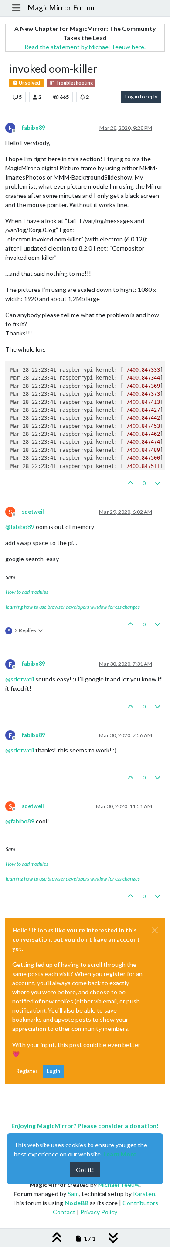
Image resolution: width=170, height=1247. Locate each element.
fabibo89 (33, 128)
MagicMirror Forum (61, 7)
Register (26, 1071)
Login (53, 1071)
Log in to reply (141, 96)
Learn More (119, 1154)
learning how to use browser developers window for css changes (73, 606)
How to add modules (27, 592)
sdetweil (33, 511)
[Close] (155, 930)
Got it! (85, 1169)
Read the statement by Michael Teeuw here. (85, 47)
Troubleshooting (74, 82)
